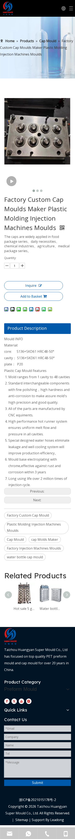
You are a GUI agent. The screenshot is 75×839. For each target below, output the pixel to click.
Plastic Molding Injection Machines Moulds (34, 527)
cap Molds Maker (44, 539)
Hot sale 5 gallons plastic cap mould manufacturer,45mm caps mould (24, 608)
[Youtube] (21, 701)
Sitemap (21, 820)
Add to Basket (31, 296)
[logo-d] (10, 636)
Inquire (30, 285)
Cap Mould (15, 539)
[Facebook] (7, 701)
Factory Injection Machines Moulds (34, 548)
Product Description (27, 328)
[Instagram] (28, 701)
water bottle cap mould (25, 557)
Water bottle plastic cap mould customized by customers (50, 608)
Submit (37, 782)
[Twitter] (14, 701)
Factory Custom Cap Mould (28, 515)
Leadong (57, 820)
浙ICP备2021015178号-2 (37, 799)
